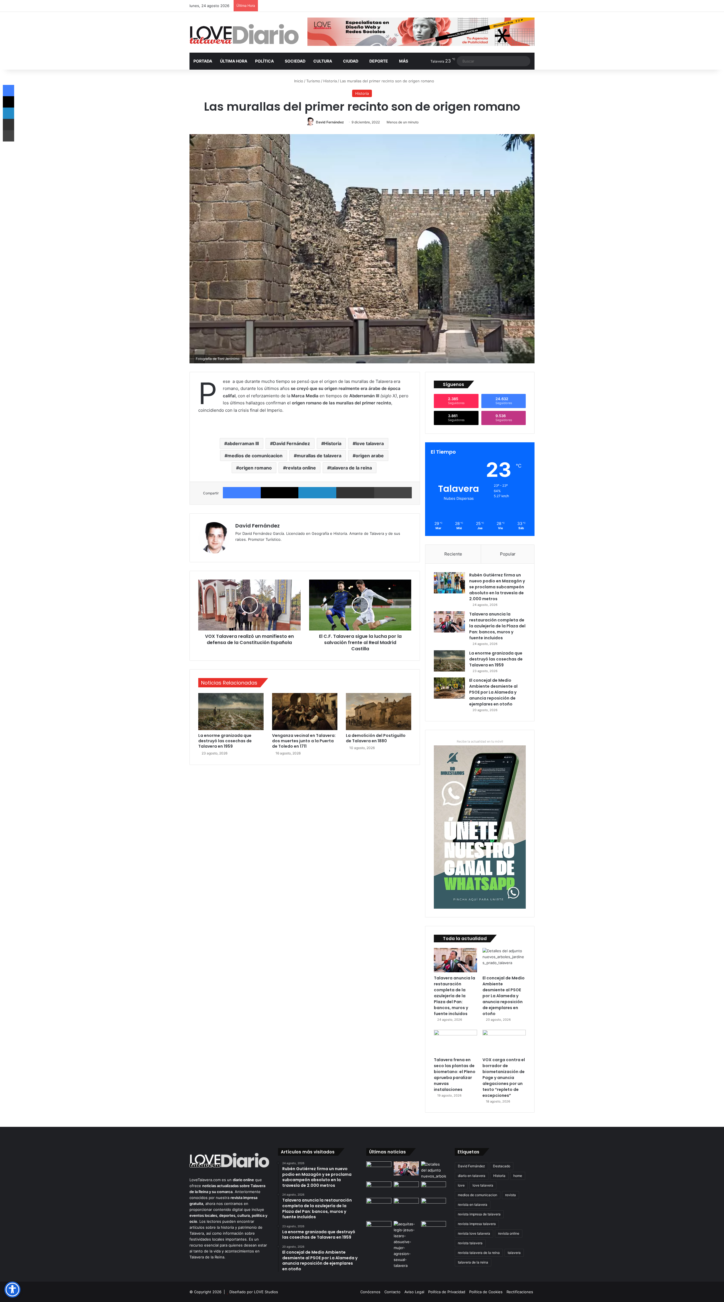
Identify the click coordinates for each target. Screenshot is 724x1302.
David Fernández (330, 122)
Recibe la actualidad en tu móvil (480, 741)
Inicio (298, 81)
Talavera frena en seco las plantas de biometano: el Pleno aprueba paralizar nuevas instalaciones (454, 1074)
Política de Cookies (486, 1292)
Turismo (313, 81)
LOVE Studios (266, 1292)
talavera (514, 1252)
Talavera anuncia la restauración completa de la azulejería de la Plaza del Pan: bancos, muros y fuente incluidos (497, 626)
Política (264, 61)
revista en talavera (472, 1204)
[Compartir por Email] (355, 492)
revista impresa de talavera (479, 1214)
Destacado (501, 1166)
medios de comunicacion (255, 455)
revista (510, 1195)
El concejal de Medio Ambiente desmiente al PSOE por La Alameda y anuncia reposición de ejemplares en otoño (493, 692)
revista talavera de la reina (479, 1252)
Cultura (322, 61)
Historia (330, 81)
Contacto (392, 1292)
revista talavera (470, 1243)
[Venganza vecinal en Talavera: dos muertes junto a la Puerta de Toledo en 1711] (304, 711)
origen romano (255, 468)
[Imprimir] (393, 492)
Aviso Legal (414, 1292)
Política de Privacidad (446, 1292)
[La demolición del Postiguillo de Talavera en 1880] (378, 711)
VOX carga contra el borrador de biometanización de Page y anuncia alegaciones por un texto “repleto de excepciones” (503, 1077)
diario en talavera (471, 1176)
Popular (508, 554)
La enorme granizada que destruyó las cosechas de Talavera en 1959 (225, 741)
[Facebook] (242, 492)
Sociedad (295, 61)
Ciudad (350, 61)
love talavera (369, 443)
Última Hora (233, 61)
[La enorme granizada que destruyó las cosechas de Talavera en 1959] (231, 711)
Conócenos (370, 1292)
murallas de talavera (319, 455)
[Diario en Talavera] (244, 34)
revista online (301, 468)
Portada (202, 61)
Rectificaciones (520, 1292)
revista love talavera (474, 1233)
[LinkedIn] (317, 492)
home (517, 1176)
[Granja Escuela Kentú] (406, 1208)
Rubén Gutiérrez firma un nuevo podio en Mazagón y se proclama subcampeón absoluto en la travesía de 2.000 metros (497, 587)
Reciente (453, 554)
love (461, 1185)
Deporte (378, 61)
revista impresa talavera (477, 1224)
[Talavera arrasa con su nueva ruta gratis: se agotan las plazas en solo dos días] (378, 1205)
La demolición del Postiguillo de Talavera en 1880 (376, 738)
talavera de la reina (351, 468)
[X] (280, 492)
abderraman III (243, 443)
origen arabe (369, 455)
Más (403, 61)
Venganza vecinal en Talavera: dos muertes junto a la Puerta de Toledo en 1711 (304, 741)
